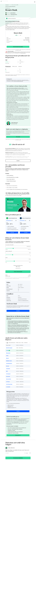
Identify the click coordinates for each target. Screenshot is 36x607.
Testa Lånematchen (18, 271)
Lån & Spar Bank (9, 384)
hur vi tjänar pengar (15, 422)
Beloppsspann (8, 66)
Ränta (22, 342)
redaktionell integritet (21, 419)
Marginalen (8, 353)
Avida (7, 355)
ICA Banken (8, 373)
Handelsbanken (9, 363)
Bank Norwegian (9, 347)
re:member (8, 386)
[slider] (13, 248)
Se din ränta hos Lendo (18, 46)
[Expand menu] (34, 1)
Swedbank (8, 368)
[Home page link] (4, 2)
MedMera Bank (9, 360)
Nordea (7, 366)
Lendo (7, 350)
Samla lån (20, 66)
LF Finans (8, 381)
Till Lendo (18, 136)
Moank (7, 358)
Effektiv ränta (14, 66)
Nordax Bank (8, 379)
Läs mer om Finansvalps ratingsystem (18, 81)
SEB (7, 371)
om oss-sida (9, 423)
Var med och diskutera (18, 457)
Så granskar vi (18, 435)
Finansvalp (7, 4)
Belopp (6, 342)
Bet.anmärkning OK (12, 342)
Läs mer (18, 160)
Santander (8, 376)
